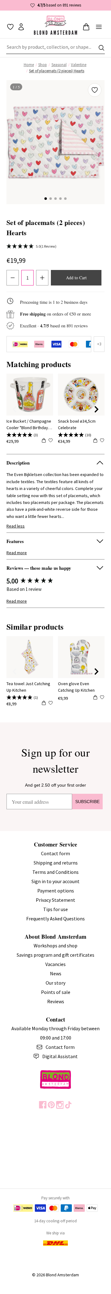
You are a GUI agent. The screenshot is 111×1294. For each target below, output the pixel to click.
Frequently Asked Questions (55, 918)
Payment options (55, 890)
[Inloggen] (21, 27)
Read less (15, 526)
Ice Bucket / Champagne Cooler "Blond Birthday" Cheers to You (28, 424)
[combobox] (55, 48)
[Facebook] (43, 1105)
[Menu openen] (99, 27)
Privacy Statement (55, 900)
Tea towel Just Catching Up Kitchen (28, 687)
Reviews (55, 1001)
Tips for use (55, 909)
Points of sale (55, 992)
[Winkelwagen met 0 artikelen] (86, 27)
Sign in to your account (55, 881)
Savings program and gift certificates (55, 955)
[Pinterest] (51, 1105)
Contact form (55, 853)
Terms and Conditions (55, 872)
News (55, 973)
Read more (16, 552)
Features (15, 541)
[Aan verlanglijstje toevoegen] (94, 90)
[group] (55, 581)
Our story (55, 983)
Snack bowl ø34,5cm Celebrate (77, 424)
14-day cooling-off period (55, 1221)
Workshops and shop (55, 945)
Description (18, 462)
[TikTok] (68, 1105)
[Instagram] (60, 1105)
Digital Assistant (60, 1056)
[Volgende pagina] (96, 409)
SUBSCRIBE (87, 801)
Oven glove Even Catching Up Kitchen (76, 687)
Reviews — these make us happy (38, 567)
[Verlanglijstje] (10, 27)
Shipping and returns (56, 863)
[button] (45, 198)
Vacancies (55, 964)
